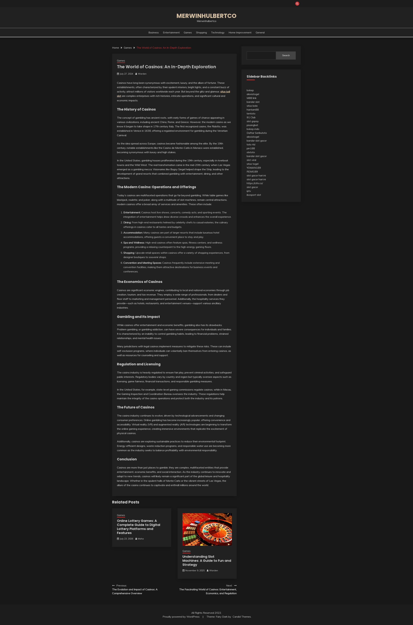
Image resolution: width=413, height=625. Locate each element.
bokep (250, 90)
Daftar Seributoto (257, 132)
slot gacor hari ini (256, 175)
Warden (142, 73)
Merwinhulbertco (206, 16)
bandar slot (253, 101)
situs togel (252, 163)
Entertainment (171, 32)
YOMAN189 (254, 167)
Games (188, 32)
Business (153, 32)
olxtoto (251, 152)
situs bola (252, 105)
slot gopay (253, 121)
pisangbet (252, 125)
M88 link (252, 98)
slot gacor (252, 187)
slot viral (251, 160)
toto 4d (251, 144)
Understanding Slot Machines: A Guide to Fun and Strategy (206, 560)
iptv (249, 191)
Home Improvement (240, 32)
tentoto (251, 113)
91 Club (251, 117)
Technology (218, 32)
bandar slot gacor (257, 140)
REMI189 (252, 171)
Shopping (201, 32)
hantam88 (253, 109)
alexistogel (253, 94)
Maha (141, 538)
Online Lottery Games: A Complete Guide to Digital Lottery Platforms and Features (138, 526)
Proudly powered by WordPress (181, 616)
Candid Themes (242, 616)
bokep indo (253, 129)
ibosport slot (254, 194)
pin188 (251, 148)
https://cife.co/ (255, 183)
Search (286, 55)
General (260, 32)
